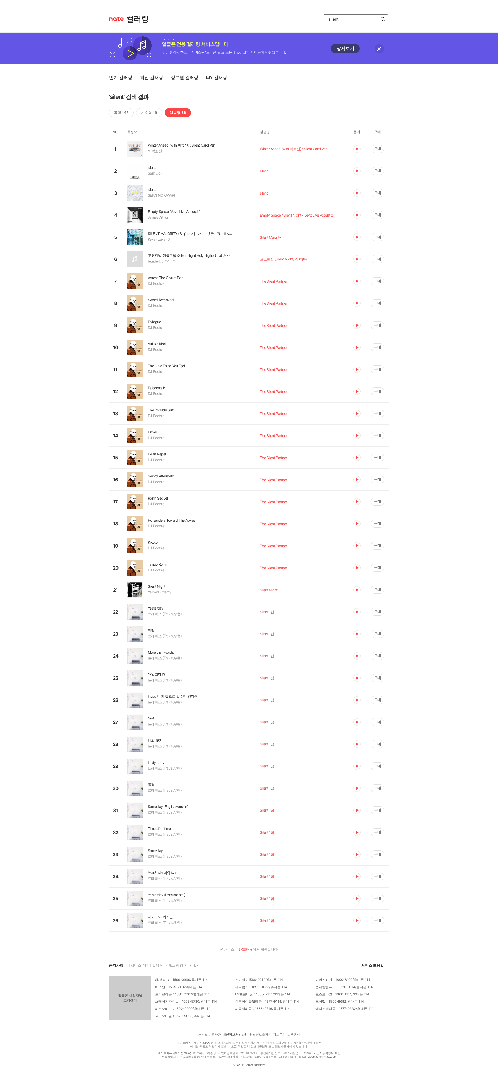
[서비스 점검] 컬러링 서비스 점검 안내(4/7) (164, 965)
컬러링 (140, 19)
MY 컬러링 (216, 77)
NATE (116, 19)
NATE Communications (250, 1065)
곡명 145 (121, 112)
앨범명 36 (178, 112)
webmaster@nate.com (322, 1056)
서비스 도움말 (372, 965)
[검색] (383, 19)
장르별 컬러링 (184, 77)
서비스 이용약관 (209, 1034)
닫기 (379, 48)
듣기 (357, 149)
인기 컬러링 (120, 77)
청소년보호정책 (260, 1034)
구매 (377, 148)
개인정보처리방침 (235, 1034)
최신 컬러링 (151, 77)
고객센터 (293, 1034)
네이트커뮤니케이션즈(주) (193, 1042)
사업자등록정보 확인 (327, 1053)
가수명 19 (149, 112)
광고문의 (279, 1034)
